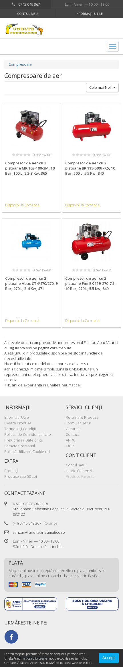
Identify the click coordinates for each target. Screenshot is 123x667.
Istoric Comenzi (79, 470)
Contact (72, 434)
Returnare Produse (82, 417)
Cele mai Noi (101, 87)
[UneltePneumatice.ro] (32, 28)
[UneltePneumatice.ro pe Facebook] (11, 636)
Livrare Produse (17, 423)
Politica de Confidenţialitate (27, 434)
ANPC (70, 440)
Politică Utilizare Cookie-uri (27, 451)
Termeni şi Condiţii (20, 428)
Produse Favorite (80, 476)
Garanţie (73, 428)
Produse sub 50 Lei (20, 476)
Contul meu (27, 13)
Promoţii (11, 470)
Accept (108, 657)
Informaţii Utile (89, 13)
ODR (70, 445)
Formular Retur (78, 423)
